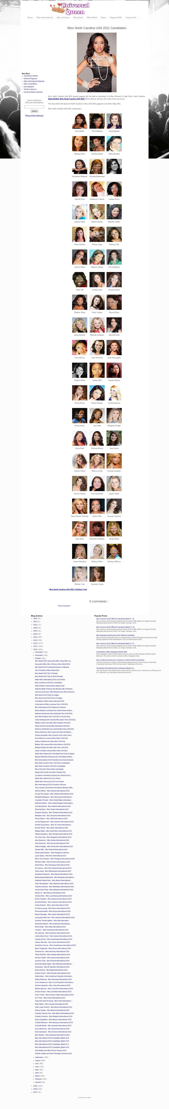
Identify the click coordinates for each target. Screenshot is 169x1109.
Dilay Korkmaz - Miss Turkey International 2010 (52, 809)
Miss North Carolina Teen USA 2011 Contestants (52, 763)
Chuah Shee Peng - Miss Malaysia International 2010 (54, 890)
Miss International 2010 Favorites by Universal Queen (54, 760)
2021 (35, 625)
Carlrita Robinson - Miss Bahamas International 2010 (54, 1023)
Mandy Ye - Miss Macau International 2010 (50, 893)
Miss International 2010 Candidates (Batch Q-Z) (52, 1038)
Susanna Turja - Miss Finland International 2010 (52, 961)
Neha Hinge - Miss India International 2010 (50, 927)
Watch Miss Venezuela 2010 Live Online (49, 782)
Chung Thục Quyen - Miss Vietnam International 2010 (54, 794)
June (37, 1067)
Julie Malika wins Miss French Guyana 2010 (51, 1050)
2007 (35, 1092)
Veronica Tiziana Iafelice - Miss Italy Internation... (52, 921)
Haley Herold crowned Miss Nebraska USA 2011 (52, 726)
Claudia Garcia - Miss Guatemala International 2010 (53, 939)
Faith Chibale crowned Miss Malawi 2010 (50, 686)
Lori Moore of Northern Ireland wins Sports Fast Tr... (53, 775)
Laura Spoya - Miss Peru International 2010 (50, 856)
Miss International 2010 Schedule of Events (50, 785)
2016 (35, 631)
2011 (35, 646)
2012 (35, 643)
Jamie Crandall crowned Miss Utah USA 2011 (51, 751)
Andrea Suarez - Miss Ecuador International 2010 (52, 973)
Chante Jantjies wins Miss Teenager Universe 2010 (53, 1053)
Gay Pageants (29, 87)
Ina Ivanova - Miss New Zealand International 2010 (53, 868)
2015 (35, 634)
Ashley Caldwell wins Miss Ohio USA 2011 (50, 741)
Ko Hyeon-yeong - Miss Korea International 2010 (52, 908)
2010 (35, 649)
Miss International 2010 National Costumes (50, 707)
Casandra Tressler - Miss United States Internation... (53, 800)
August (38, 1060)
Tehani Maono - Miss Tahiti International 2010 (51, 819)
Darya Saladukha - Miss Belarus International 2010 (53, 1019)
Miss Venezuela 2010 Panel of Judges (48, 698)
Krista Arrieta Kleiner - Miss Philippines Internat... (52, 853)
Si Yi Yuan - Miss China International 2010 (50, 998)
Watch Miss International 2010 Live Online (50, 680)
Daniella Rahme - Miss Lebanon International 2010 (53, 902)
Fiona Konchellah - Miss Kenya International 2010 (53, 911)
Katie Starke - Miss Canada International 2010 (51, 1004)
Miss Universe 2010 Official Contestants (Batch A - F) (115, 643)
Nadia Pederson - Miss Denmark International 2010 (53, 979)
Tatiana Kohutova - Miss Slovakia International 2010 (53, 834)
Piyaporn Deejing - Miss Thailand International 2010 (53, 812)
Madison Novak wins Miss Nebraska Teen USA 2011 (53, 713)
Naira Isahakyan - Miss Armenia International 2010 (53, 1032)
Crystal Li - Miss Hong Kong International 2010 (51, 930)
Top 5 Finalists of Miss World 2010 (47, 670)
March (37, 1076)
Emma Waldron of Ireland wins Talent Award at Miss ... (54, 710)
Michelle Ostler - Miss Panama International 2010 (52, 862)
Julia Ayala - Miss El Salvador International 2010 (52, 967)
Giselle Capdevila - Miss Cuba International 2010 (52, 985)
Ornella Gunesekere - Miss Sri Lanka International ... (53, 825)
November (39, 655)
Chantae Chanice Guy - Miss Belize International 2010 (54, 1013)
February (38, 1079)
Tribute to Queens (30, 89)
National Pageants (30, 79)
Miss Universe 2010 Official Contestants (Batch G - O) (115, 627)
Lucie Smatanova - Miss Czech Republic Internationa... (54, 982)
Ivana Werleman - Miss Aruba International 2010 (52, 1029)
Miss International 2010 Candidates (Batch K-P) (52, 1041)
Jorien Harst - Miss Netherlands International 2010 (53, 871)
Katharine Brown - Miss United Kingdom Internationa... (54, 803)
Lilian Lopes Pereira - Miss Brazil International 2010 (53, 1007)
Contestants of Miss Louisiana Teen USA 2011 (51, 704)
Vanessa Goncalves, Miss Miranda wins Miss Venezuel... (55, 692)
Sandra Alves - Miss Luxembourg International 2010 (53, 896)
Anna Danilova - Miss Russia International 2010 (52, 843)
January (38, 1082)
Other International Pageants (34, 81)
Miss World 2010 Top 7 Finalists (46, 673)
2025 (35, 619)
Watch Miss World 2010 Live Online (47, 778)
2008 (35, 1089)
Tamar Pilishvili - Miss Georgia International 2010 (52, 954)
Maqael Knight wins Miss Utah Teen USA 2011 (51, 747)
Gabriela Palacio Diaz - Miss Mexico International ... (53, 880)
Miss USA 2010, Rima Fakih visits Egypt (49, 769)
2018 (35, 628)
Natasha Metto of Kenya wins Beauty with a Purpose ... (54, 689)
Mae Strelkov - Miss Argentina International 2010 (52, 1035)
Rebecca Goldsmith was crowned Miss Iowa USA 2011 (54, 729)
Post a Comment (64, 606)
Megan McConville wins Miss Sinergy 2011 (50, 772)
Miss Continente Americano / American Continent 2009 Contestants (120, 660)
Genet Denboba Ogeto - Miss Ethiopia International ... (54, 964)
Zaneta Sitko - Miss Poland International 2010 (51, 849)
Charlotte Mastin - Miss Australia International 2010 (53, 1026)
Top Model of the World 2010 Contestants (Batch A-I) (115, 668)
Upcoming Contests (31, 76)
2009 (35, 1086)
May (37, 1070)
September (39, 1057)
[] (30, 116)
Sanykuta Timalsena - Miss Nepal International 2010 (53, 874)
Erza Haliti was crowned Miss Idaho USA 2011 (51, 738)
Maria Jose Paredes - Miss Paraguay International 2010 (55, 859)
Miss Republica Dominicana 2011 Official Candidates (115, 635)
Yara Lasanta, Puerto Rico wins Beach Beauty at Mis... (54, 788)
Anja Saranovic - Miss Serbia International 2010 (52, 840)
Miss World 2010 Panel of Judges (47, 695)
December (39, 652)
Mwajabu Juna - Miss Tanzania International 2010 (53, 815)
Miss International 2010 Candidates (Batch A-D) (52, 1047)
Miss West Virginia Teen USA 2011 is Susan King (52, 717)
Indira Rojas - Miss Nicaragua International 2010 (52, 865)
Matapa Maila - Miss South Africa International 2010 (53, 831)
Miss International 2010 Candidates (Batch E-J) (52, 1044)
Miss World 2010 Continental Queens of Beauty (52, 667)
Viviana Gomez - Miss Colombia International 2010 (53, 992)
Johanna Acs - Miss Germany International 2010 (52, 951)
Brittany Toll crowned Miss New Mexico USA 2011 (52, 744)
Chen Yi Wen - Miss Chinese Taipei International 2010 (54, 995)
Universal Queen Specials (33, 92)
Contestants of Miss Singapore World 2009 (111, 652)
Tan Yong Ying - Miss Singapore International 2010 (53, 837)
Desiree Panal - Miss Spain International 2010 (51, 828)
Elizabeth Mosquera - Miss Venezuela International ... (54, 797)
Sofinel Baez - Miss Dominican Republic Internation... (54, 976)
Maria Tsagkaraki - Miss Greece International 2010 (53, 948)
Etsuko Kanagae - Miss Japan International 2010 (52, 914)
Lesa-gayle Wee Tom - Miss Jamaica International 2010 (55, 917)
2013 (35, 640)
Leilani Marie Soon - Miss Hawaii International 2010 (53, 936)
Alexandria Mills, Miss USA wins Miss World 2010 (52, 664)
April (37, 1073)
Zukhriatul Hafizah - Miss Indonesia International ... (53, 924)
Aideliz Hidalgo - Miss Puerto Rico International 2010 (54, 846)
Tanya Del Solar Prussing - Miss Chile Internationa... (53, 1001)
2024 (35, 622)
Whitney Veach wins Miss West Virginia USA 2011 (53, 723)
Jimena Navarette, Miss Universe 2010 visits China (53, 735)
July (37, 1063)
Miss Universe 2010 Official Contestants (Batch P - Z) (115, 619)
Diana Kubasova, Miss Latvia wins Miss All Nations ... (54, 732)
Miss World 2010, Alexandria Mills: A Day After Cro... (53, 661)
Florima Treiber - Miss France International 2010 (52, 958)
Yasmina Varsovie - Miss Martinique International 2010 (54, 887)
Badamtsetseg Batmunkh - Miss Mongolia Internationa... (55, 877)
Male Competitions (30, 84)
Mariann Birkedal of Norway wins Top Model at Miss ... (54, 757)
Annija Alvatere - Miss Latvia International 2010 (52, 905)
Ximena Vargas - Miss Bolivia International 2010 (52, 1010)
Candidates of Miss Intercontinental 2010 (49, 701)
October (38, 658)
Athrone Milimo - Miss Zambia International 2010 (52, 791)
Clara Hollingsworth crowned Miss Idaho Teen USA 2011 (55, 720)
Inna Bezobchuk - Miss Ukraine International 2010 (53, 806)
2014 (35, 637)
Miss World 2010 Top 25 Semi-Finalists (49, 676)
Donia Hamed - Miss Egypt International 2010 (51, 970)
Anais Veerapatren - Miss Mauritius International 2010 (54, 884)
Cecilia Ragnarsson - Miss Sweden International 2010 (54, 822)
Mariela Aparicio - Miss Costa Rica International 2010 (54, 989)
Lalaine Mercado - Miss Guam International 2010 (52, 942)
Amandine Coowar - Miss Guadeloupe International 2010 (55, 945)
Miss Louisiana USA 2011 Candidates (48, 683)
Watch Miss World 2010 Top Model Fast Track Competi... (55, 754)
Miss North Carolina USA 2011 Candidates (50, 766)
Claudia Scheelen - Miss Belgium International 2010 (53, 1016)
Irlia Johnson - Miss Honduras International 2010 (52, 933)
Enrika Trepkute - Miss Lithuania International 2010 (53, 899)
